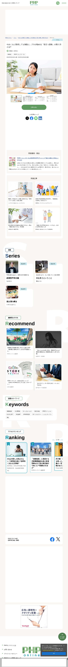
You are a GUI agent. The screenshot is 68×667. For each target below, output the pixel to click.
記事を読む (34, 107)
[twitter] (27, 118)
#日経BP (18, 414)
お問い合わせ (8, 649)
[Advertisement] (36, 22)
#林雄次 (9, 54)
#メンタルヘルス (27, 411)
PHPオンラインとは (10, 645)
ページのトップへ (62, 637)
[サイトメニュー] (64, 3)
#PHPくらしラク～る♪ (19, 54)
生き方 (23, 263)
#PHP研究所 (26, 414)
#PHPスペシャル (46, 411)
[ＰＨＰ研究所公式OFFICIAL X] (58, 539)
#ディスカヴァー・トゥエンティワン (42, 414)
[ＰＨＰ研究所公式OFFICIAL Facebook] (52, 539)
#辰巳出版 (37, 411)
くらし (58, 39)
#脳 (8, 417)
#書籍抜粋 (9, 411)
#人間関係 (17, 411)
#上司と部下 (10, 414)
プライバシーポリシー (48, 650)
